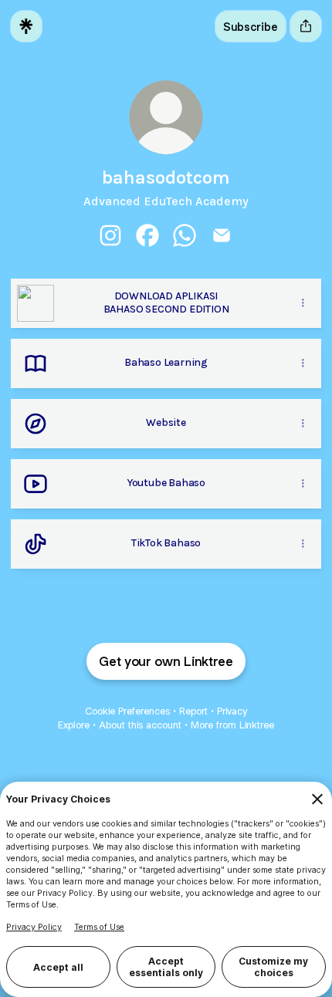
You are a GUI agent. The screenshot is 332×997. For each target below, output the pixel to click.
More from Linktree (232, 725)
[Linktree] (26, 26)
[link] (110, 235)
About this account (140, 725)
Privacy (232, 711)
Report (193, 711)
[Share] (302, 303)
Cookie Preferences (127, 711)
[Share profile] (305, 26)
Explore (74, 725)
